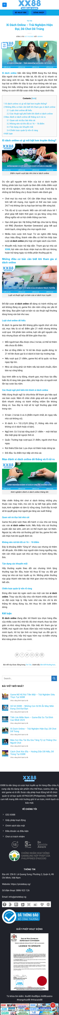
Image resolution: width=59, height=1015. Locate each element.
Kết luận (8, 133)
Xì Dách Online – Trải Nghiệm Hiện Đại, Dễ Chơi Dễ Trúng (33, 730)
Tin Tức (29, 21)
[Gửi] (54, 678)
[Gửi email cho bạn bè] (32, 655)
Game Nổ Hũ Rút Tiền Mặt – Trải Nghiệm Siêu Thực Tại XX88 (32, 695)
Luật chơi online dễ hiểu (19, 110)
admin (40, 36)
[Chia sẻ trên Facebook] (22, 655)
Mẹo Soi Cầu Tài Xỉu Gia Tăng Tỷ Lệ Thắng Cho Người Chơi (33, 741)
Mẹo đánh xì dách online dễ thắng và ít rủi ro (25, 117)
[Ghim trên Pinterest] (37, 655)
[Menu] (4, 5)
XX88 (7, 249)
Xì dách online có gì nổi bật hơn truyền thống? (25, 103)
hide (34, 98)
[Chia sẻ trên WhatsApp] (17, 655)
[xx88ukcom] (29, 5)
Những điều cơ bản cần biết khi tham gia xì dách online (29, 107)
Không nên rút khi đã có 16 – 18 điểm (25, 123)
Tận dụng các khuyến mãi (20, 127)
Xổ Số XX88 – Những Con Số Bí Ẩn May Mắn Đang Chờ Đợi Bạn (32, 707)
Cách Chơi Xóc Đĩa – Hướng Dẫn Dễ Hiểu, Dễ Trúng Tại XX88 (32, 752)
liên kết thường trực (47, 665)
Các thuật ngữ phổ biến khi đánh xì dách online (30, 113)
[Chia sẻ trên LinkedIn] (42, 655)
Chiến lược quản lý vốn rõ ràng (22, 130)
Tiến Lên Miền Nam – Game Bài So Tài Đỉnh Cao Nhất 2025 (31, 718)
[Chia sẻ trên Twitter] (27, 655)
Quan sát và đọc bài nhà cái (21, 120)
